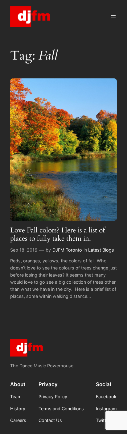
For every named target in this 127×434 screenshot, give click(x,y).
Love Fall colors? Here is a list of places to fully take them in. (57, 234)
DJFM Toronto (67, 249)
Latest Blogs (101, 249)
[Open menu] (113, 16)
